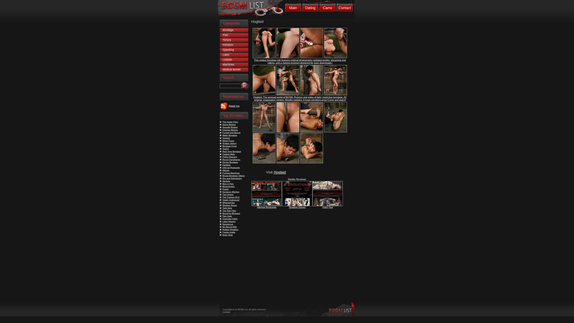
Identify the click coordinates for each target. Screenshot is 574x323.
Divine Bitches (229, 124)
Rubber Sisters (229, 143)
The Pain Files (229, 211)
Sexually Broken (230, 127)
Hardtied (226, 165)
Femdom (228, 44)
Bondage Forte (229, 146)
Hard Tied (327, 207)
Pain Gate (227, 216)
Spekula (226, 181)
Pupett (225, 189)
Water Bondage (229, 135)
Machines (228, 64)
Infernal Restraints (266, 207)
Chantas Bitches (230, 130)
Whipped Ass (228, 202)
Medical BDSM (232, 69)
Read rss (234, 106)
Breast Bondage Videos (233, 176)
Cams (327, 8)
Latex (226, 54)
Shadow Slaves (297, 207)
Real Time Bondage (231, 151)
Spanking (228, 49)
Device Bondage (230, 162)
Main (293, 8)
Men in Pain (228, 184)
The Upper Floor (230, 122)
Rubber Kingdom (230, 229)
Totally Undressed (230, 200)
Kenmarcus (227, 224)
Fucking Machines (231, 173)
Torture (227, 39)
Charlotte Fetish (230, 219)
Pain (225, 34)
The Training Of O (230, 197)
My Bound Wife (229, 227)
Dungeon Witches (230, 192)
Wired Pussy (228, 141)
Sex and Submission (232, 178)
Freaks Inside (228, 232)
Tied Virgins (227, 194)
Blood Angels (228, 186)
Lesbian (227, 59)
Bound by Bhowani (231, 213)
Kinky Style (227, 235)
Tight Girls (227, 208)
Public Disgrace (229, 157)
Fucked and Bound (231, 132)
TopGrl (225, 149)
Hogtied (280, 172)
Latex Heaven (229, 221)
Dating (310, 8)
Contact (345, 8)
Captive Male (228, 154)
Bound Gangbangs (231, 159)
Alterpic (225, 170)
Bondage (228, 30)
